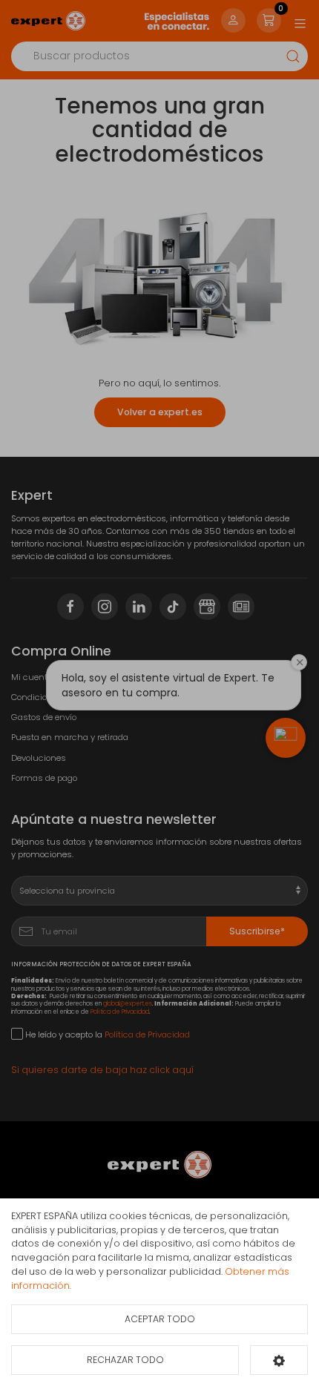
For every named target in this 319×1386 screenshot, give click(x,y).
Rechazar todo (125, 1359)
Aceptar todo (160, 1319)
